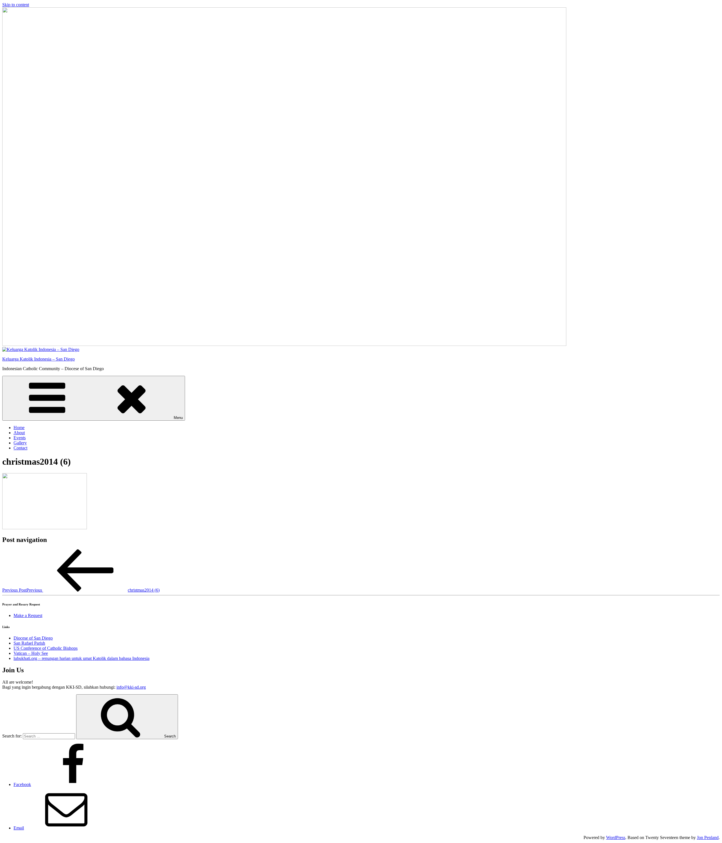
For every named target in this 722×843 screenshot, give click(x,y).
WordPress (615, 837)
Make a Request (28, 615)
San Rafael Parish (29, 643)
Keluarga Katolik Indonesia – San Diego (38, 359)
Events (20, 437)
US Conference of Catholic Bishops (46, 648)
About (19, 432)
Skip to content (15, 4)
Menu (178, 418)
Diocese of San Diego (33, 638)
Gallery (20, 442)
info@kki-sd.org (131, 687)
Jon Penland (708, 837)
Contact (20, 447)
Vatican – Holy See (31, 653)
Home (19, 427)
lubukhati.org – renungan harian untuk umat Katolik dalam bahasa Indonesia (81, 658)
